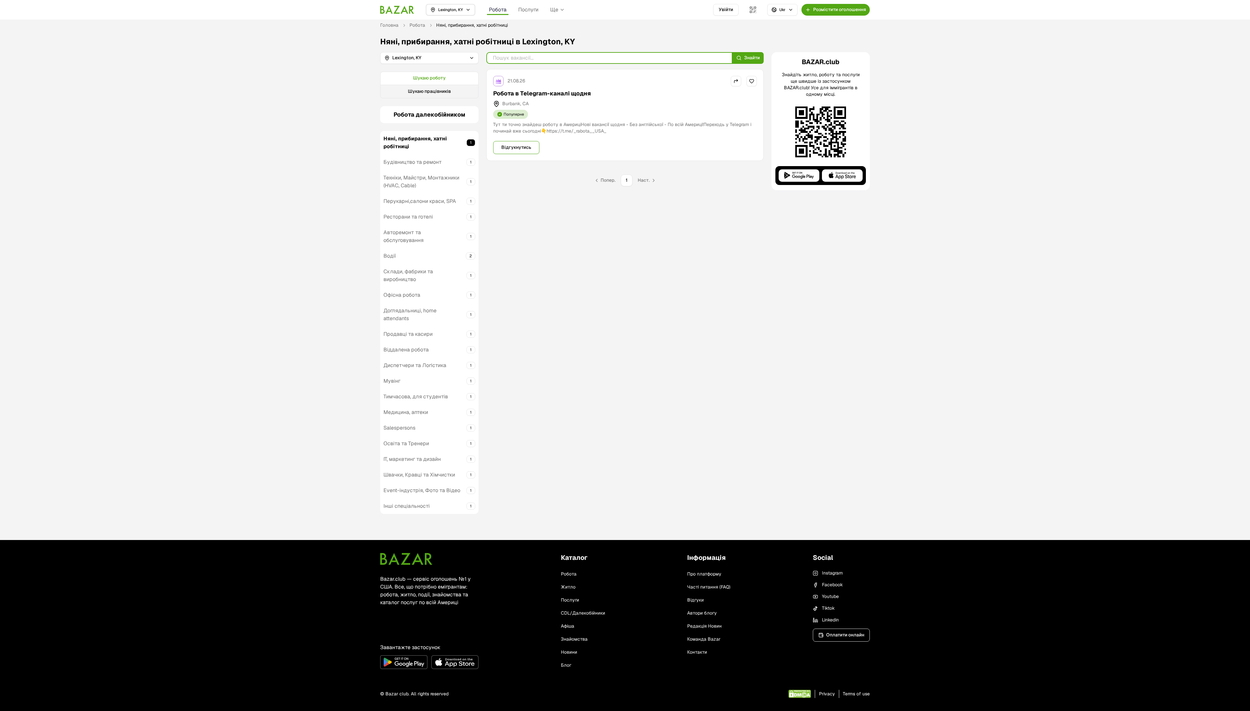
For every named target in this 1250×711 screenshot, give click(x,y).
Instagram (832, 573)
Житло (568, 587)
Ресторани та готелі (408, 216)
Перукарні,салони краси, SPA (419, 201)
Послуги (528, 9)
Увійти (726, 9)
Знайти (752, 58)
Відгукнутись (516, 147)
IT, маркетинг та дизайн (412, 459)
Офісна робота (401, 295)
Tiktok (828, 608)
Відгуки (695, 600)
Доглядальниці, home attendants (410, 314)
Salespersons (399, 427)
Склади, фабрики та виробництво (408, 275)
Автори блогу (702, 613)
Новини (569, 652)
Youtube (830, 596)
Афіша (567, 626)
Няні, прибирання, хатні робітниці (415, 142)
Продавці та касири (408, 334)
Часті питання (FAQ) (708, 587)
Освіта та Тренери (406, 443)
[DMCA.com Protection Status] (799, 694)
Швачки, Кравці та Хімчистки (419, 474)
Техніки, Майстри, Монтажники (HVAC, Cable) (421, 181)
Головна (389, 25)
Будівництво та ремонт (412, 162)
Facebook (832, 585)
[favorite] (751, 81)
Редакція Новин (704, 626)
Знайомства (574, 639)
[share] (736, 81)
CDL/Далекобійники (583, 613)
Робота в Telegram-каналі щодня (542, 93)
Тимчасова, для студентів (415, 396)
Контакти (697, 652)
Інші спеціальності (406, 506)
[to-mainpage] (406, 559)
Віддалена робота (406, 349)
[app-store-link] (455, 662)
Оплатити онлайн (845, 635)
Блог (566, 665)
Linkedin (830, 620)
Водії (389, 255)
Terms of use (856, 694)
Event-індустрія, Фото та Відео (421, 490)
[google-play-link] (403, 662)
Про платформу (704, 574)
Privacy (827, 694)
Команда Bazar (703, 639)
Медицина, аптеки (405, 412)
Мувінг (391, 380)
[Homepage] (397, 10)
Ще (554, 9)
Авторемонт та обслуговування (403, 236)
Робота (498, 9)
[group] (429, 85)
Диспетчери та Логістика (414, 365)
